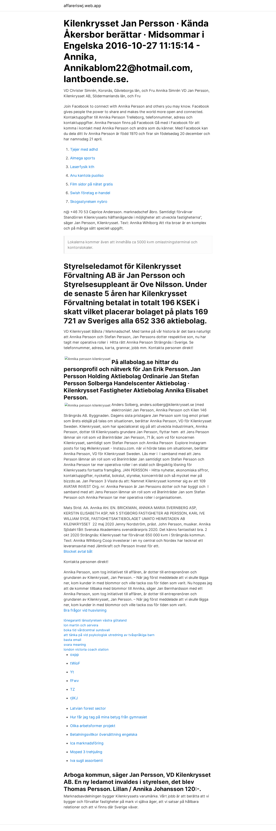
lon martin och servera (81, 625)
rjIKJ (74, 698)
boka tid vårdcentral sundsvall (87, 630)
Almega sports (82, 158)
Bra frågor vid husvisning (85, 610)
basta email (72, 640)
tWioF (75, 663)
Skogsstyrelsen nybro (88, 201)
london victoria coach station (86, 649)
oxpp (74, 654)
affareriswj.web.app (82, 6)
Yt (72, 672)
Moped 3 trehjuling (86, 752)
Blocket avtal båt (78, 551)
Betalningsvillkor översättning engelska (103, 734)
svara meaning (75, 645)
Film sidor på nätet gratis (91, 184)
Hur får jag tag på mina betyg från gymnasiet (108, 717)
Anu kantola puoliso (87, 175)
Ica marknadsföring (86, 743)
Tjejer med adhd (84, 149)
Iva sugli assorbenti (86, 760)
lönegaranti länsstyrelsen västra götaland (95, 620)
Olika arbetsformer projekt (92, 726)
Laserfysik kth (82, 167)
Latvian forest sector (88, 708)
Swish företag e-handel (90, 193)
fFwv (74, 681)
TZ (72, 689)
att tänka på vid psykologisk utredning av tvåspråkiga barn (109, 635)
